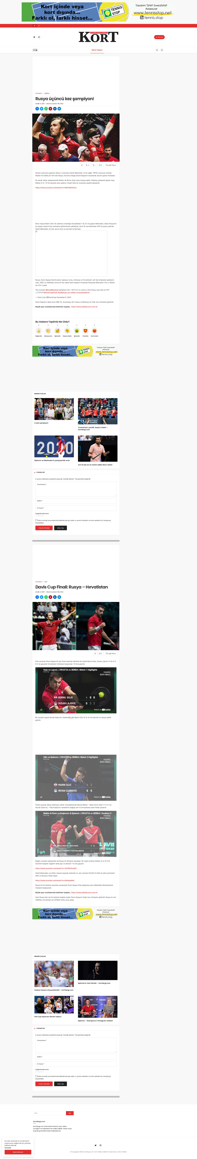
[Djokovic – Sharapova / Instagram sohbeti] (97, 1007)
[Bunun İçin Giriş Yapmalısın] (82, 165)
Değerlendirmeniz (42, 513)
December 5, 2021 (64, 297)
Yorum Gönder (44, 528)
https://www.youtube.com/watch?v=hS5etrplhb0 (54, 880)
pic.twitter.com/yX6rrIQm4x (79, 293)
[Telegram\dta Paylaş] (59, 108)
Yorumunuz (42, 484)
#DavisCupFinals (50, 293)
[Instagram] (39, 37)
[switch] (35, 50)
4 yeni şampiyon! (41, 423)
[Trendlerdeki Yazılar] (34, 26)
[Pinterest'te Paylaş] (50, 108)
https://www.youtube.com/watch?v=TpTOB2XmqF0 (56, 868)
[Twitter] (34, 37)
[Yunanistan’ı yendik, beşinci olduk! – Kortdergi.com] (97, 411)
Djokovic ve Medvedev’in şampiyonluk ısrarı (52, 460)
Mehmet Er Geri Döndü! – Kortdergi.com (94, 983)
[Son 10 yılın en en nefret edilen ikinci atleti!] (97, 449)
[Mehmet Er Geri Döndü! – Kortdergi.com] (97, 970)
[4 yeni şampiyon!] (54, 409)
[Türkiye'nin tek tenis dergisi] (98, 37)
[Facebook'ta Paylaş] (37, 108)
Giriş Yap (160, 37)
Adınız (40, 501)
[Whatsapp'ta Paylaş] (46, 108)
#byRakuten (62, 293)
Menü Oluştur (97, 50)
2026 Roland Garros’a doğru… (47, 26)
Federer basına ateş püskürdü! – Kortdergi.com (53, 990)
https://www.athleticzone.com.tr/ (84, 307)
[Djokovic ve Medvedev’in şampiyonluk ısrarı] (54, 446)
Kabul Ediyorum (18, 1152)
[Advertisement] (75, 75)
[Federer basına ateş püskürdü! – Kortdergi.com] (54, 974)
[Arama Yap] (157, 50)
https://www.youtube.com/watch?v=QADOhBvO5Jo (56, 188)
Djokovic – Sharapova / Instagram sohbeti (95, 1021)
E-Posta (40, 508)
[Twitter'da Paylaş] (41, 108)
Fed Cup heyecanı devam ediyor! (48, 1017)
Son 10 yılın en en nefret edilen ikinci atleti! (95, 465)
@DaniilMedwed (52, 290)
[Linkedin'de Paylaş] (55, 108)
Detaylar (8, 1148)
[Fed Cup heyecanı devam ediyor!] (54, 1005)
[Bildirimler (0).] (162, 50)
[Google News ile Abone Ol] (111, 165)
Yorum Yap (40, 472)
